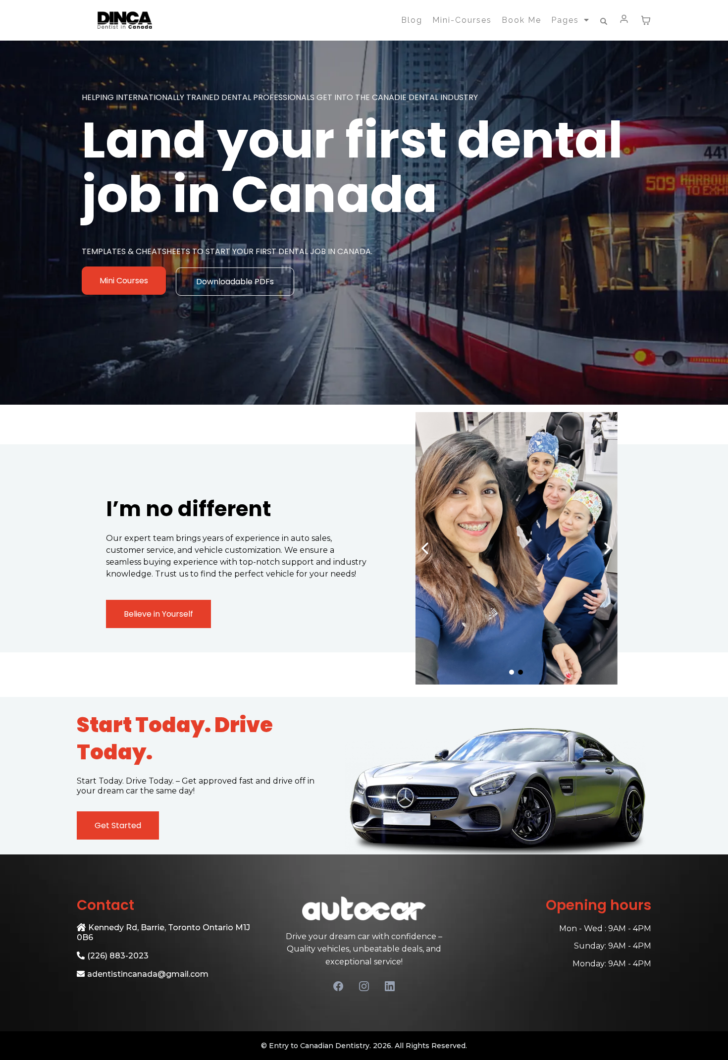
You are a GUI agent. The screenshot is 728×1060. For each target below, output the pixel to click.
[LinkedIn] (390, 986)
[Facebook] (338, 986)
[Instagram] (364, 986)
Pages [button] (566, 20)
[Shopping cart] (646, 20)
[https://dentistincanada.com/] (124, 20)
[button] (624, 20)
